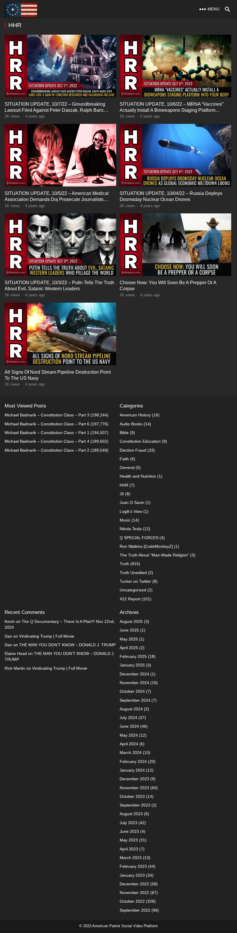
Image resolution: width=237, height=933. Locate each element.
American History (135, 415)
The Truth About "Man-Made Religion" (154, 555)
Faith (124, 459)
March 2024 (131, 752)
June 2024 (129, 726)
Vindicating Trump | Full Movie (46, 636)
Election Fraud (133, 450)
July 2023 (128, 822)
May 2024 (129, 735)
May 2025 (129, 639)
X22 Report (130, 599)
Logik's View (131, 511)
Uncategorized (133, 590)
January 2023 (132, 875)
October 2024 (132, 691)
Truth (124, 563)
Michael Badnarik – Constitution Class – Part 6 (47, 424)
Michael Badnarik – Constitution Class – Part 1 (47, 432)
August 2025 (131, 621)
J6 (122, 493)
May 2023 (129, 840)
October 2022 (132, 901)
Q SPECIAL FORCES (139, 537)
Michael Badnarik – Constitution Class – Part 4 (47, 441)
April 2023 (129, 849)
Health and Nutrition (138, 476)
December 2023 (134, 778)
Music (125, 520)
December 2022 (134, 884)
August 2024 (131, 709)
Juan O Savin (132, 502)
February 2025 (133, 656)
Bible (124, 432)
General (127, 467)
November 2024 (134, 682)
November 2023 (134, 787)
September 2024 (135, 700)
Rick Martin (15, 668)
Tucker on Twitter (135, 581)
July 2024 (128, 717)
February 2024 (133, 761)
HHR (124, 485)
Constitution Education (140, 441)
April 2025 (129, 647)
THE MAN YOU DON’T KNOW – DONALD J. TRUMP (67, 645)
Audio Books (131, 424)
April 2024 (129, 744)
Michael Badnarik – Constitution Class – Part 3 (47, 415)
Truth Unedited (133, 572)
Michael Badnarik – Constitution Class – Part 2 (47, 450)
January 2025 (132, 665)
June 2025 (129, 630)
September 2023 (135, 805)
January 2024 (132, 770)
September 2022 (135, 910)
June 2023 (129, 831)
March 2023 (131, 857)
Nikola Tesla (131, 528)
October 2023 (132, 796)
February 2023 (133, 866)
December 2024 (134, 674)
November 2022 (134, 892)
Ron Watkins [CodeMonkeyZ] (146, 546)
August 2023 (131, 813)
